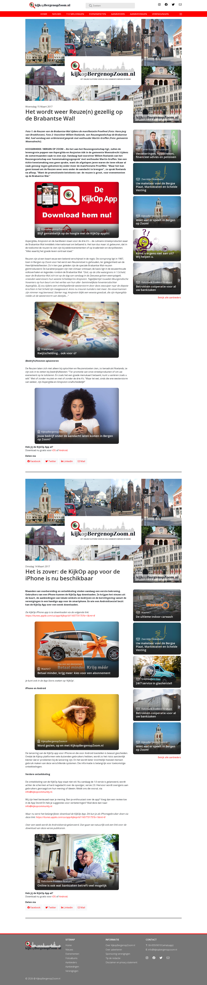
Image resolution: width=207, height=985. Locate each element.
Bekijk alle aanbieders (169, 297)
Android (63, 450)
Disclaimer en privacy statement (121, 962)
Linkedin (68, 461)
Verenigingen (71, 970)
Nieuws (69, 949)
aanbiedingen (138, 14)
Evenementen (72, 953)
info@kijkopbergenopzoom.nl (162, 949)
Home (68, 945)
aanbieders (118, 14)
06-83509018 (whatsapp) (160, 945)
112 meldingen (75, 14)
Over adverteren (114, 949)
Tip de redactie (113, 958)
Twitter (52, 461)
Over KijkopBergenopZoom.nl (120, 945)
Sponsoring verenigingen (118, 953)
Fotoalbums (71, 958)
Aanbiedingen (72, 966)
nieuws (56, 14)
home (43, 14)
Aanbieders (71, 962)
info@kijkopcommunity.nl (38, 791)
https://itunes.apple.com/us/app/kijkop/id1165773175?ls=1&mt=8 (60, 615)
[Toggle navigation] (181, 14)
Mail (82, 461)
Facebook (35, 461)
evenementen (97, 14)
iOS (54, 450)
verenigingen (160, 14)
